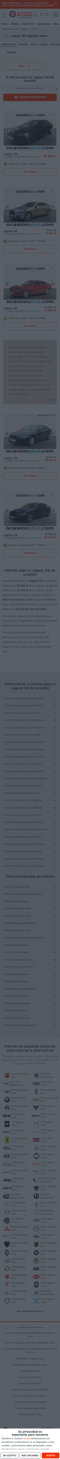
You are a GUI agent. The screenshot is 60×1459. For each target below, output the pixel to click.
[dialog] (30, 1443)
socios (27, 1438)
